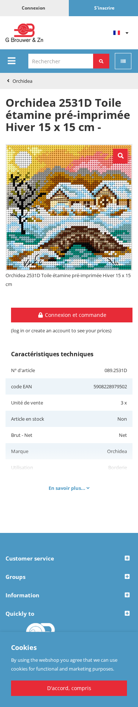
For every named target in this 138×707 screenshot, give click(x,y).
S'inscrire (104, 8)
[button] (69, 558)
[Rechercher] (101, 61)
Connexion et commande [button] (74, 314)
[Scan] (123, 61)
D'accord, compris (69, 688)
